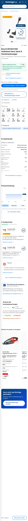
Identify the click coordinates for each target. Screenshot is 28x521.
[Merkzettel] (22, 2)
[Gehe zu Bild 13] (17, 42)
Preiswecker (7, 102)
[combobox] (14, 6)
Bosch (3, 45)
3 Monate (5, 205)
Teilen (25, 45)
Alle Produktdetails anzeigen (13, 175)
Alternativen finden (19, 517)
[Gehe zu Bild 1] (11, 42)
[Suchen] (25, 6)
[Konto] (25, 2)
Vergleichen (6, 99)
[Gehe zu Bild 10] (16, 42)
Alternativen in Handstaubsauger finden (12, 94)
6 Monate (14, 205)
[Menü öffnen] (2, 2)
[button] (14, 195)
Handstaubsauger (14, 11)
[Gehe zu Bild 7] (15, 42)
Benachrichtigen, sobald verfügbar (15, 85)
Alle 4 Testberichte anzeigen (13, 277)
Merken (15, 99)
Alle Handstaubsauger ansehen (12, 403)
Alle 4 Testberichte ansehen (13, 78)
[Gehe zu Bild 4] (13, 42)
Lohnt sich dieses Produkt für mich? (11, 128)
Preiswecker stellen (15, 211)
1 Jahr (22, 205)
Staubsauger (4, 11)
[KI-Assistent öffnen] (20, 2)
